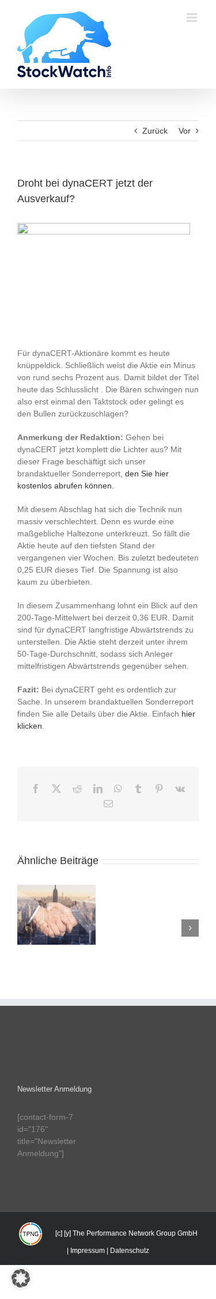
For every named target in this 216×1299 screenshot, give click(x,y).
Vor (185, 130)
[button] (26, 928)
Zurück (155, 130)
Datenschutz (129, 1251)
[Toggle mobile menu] (193, 18)
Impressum (87, 1251)
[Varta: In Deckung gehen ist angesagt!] (56, 915)
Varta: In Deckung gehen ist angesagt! (56, 894)
